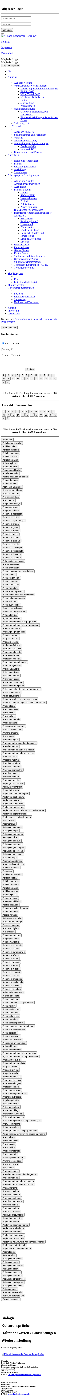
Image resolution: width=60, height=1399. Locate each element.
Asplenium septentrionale (14, 814)
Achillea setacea (10, 456)
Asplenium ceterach (12, 800)
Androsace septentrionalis (15, 662)
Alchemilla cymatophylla (14, 520)
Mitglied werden (16, 285)
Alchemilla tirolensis (12, 554)
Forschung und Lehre (25, 166)
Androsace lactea (11, 655)
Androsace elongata (12, 652)
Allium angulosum (11, 568)
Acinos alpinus (9, 463)
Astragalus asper (10, 830)
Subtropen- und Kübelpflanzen (29, 256)
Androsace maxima (11, 659)
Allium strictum (9, 601)
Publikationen (27, 204)
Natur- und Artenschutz (26, 160)
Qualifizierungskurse (24, 108)
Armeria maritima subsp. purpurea (18, 753)
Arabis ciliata (9, 712)
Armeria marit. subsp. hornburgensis (19, 743)
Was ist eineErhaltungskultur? (29, 220)
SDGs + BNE (27, 195)
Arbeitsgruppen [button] (16, 175)
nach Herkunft (12, 355)
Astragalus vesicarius (13, 854)
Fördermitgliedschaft (24, 296)
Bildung (18, 163)
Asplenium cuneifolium (13, 803)
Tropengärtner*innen (24, 267)
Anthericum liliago (11, 679)
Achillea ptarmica (11, 453)
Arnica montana (10, 756)
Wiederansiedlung (29, 230)
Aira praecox (8, 500)
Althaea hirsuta (9, 615)
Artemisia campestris (12, 770)
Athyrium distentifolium (13, 864)
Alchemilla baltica (11, 517)
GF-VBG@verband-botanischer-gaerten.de (24, 1375)
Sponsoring (20, 299)
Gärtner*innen (21, 250)
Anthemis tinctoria (11, 675)
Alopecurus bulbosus (12, 608)
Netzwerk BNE (28, 149)
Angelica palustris (11, 669)
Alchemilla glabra (10, 527)
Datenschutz (14, 313)
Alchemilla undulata (12, 557)
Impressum (13, 310)
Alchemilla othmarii (11, 541)
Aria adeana (8, 736)
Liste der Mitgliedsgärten (26, 282)
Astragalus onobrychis (13, 851)
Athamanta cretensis (12, 861)
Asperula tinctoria (11, 790)
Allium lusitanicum (11, 578)
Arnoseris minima (11, 760)
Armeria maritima (10, 746)
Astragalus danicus (11, 841)
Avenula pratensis (11, 867)
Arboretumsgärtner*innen (27, 183)
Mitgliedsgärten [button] (15, 273)
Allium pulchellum (11, 584)
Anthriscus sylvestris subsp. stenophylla (21, 689)
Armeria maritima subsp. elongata (18, 750)
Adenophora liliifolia (11, 470)
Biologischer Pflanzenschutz (28, 209)
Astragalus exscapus (12, 844)
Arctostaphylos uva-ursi (13, 726)
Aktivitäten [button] (13, 155)
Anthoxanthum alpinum (13, 685)
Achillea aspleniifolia (12, 443)
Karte (17, 279)
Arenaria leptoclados (12, 729)
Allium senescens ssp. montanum (18, 594)
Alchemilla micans (11, 537)
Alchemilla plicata (11, 544)
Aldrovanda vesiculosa (13, 561)
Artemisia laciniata (11, 763)
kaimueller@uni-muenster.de (19, 1394)
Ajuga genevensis (11, 507)
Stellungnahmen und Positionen (30, 134)
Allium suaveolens (11, 605)
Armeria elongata (10, 739)
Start (10, 71)
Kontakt (12, 307)
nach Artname (12, 343)
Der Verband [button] (14, 126)
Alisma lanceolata (11, 564)
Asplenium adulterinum (13, 797)
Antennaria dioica (11, 672)
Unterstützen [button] (14, 287)
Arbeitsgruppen (23, 319)
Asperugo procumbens (13, 783)
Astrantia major (10, 857)
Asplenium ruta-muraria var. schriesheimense (23, 810)
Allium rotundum (10, 588)
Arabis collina (9, 716)
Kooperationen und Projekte (28, 152)
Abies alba (7, 439)
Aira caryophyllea (11, 497)
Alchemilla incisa (10, 534)
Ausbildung (20, 169)
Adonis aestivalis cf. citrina (15, 477)
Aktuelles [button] (12, 77)
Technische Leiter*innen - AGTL (31, 264)
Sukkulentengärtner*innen (27, 261)
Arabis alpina (9, 706)
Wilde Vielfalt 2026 (30, 94)
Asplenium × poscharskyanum (17, 817)
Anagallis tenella (10, 642)
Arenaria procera (10, 733)
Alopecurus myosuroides (14, 611)
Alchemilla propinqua (12, 547)
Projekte (24, 201)
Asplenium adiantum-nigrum (15, 793)
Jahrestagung (27, 103)
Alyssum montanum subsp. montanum (20, 625)
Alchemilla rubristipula (13, 551)
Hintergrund (26, 224)
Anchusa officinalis (11, 645)
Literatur (24, 241)
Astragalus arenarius (12, 827)
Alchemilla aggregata (12, 514)
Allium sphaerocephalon (14, 598)
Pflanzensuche (9, 327)
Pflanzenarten (27, 227)
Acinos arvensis (10, 466)
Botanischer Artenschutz (26, 212)
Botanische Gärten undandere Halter (32, 234)
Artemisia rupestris (11, 780)
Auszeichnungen (22, 143)
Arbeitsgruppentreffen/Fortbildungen (39, 88)
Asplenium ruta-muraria (13, 807)
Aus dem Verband (23, 82)
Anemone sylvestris (12, 665)
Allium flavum (9, 574)
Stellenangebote (22, 123)
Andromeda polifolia (12, 648)
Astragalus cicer (10, 837)
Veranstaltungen (22, 85)
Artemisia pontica (11, 776)
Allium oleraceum (11, 581)
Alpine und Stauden (24, 181)
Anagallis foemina (11, 635)
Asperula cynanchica (12, 787)
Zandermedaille (28, 146)
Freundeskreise (21, 247)
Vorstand (18, 137)
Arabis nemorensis (11, 719)
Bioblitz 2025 (27, 91)
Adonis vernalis (10, 483)
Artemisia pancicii (11, 773)
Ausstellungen (27, 105)
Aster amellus (9, 824)
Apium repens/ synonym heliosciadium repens (24, 702)
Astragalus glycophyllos (14, 847)
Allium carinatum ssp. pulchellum (18, 571)
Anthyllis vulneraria (11, 692)
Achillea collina (9, 446)
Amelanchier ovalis (11, 628)
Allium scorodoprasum (13, 591)
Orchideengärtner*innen (26, 259)
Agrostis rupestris (11, 493)
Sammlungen (20, 172)
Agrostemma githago (12, 490)
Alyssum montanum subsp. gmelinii (19, 621)
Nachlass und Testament (26, 302)
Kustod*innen (21, 253)
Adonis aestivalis (10, 473)
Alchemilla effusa (11, 524)
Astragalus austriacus (13, 834)
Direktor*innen (21, 244)
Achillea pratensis (11, 450)
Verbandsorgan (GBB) (25, 140)
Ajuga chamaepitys (11, 503)
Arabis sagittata (10, 723)
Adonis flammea (10, 480)
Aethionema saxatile (12, 487)
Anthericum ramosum (12, 682)
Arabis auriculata (10, 709)
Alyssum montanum (12, 618)
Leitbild (24, 192)
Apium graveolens (11, 696)
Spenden (18, 293)
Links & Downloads (30, 238)
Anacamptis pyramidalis (14, 632)
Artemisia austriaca (11, 766)
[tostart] (2, 33)
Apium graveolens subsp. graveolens (20, 699)
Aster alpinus (9, 820)
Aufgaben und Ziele (24, 131)
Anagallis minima (10, 638)
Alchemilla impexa (11, 530)
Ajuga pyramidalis (11, 510)
